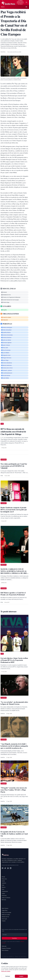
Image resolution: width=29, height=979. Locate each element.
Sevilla (3, 881)
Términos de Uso (5, 916)
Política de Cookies (6, 914)
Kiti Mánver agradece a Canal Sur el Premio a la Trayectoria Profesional (13, 593)
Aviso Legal (4, 918)
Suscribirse (14, 938)
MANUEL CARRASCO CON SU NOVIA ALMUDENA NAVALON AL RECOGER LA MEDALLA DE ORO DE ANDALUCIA (14, 572)
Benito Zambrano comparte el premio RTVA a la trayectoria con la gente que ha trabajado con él (14, 509)
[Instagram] (8, 868)
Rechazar (7, 976)
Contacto (4, 920)
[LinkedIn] (10, 868)
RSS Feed (4, 899)
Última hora (4, 879)
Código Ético (4, 910)
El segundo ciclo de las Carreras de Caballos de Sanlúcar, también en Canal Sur (14, 833)
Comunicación (5, 891)
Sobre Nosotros (5, 908)
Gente (3, 885)
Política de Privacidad (6, 912)
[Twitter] (5, 868)
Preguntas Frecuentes (6, 948)
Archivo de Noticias (6, 897)
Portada (3, 876)
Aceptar (21, 976)
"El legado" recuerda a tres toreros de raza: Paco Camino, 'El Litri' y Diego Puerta (14, 790)
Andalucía (4, 883)
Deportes (4, 887)
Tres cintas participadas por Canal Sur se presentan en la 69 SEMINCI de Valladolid (14, 466)
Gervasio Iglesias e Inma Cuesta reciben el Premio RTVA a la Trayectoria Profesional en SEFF (14, 660)
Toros (3, 889)
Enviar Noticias (5, 950)
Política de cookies (5, 971)
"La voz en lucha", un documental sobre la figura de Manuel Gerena (14, 703)
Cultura (3, 893)
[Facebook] (2, 868)
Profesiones (4, 895)
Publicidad (4, 946)
